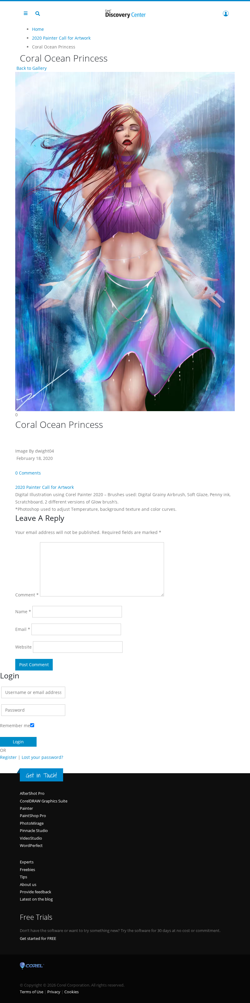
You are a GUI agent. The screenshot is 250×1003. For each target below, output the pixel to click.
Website (23, 647)
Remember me (15, 725)
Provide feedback (35, 892)
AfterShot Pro (32, 793)
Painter (26, 808)
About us (28, 884)
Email (22, 629)
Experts (27, 862)
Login (225, 13)
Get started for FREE (38, 938)
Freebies (27, 869)
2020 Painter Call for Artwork (44, 487)
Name (23, 611)
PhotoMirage (32, 823)
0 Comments (28, 473)
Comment (27, 595)
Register (8, 757)
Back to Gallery (31, 68)
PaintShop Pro (33, 815)
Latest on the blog (36, 899)
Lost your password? (42, 757)
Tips (23, 877)
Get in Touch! (41, 775)
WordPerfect (31, 845)
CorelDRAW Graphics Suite (43, 801)
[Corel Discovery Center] (125, 13)
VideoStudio (31, 838)
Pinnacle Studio (34, 830)
